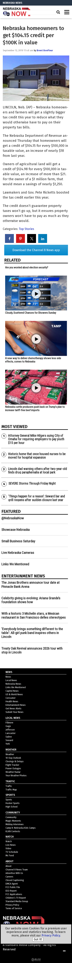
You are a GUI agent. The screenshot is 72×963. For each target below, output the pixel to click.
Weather (10, 754)
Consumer (11, 698)
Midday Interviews (15, 824)
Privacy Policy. (51, 935)
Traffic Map (11, 789)
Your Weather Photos (16, 775)
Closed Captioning (15, 880)
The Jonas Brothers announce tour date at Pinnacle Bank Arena (30, 584)
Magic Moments (13, 821)
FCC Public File (13, 887)
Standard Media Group (17, 901)
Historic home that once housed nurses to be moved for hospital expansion (37, 455)
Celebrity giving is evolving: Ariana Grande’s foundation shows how (30, 600)
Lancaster (11, 733)
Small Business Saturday (18, 541)
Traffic (9, 786)
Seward (9, 740)
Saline (9, 736)
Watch (9, 841)
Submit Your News (14, 712)
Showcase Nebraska (15, 529)
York (8, 744)
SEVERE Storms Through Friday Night (32, 483)
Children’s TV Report (16, 898)
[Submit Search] (57, 12)
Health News (12, 701)
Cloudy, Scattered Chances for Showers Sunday (30, 312)
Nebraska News (13, 684)
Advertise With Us (14, 873)
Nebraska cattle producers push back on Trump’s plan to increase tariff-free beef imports (35, 408)
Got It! (38, 939)
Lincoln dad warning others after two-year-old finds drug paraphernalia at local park (37, 470)
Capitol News (12, 691)
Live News (11, 845)
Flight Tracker (12, 765)
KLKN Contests (13, 831)
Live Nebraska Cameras (17, 552)
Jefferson (10, 729)
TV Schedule (12, 852)
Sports (9, 799)
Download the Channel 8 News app (36, 250)
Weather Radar (13, 772)
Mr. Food (10, 855)
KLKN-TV (16, 12)
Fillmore (9, 722)
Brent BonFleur (45, 50)
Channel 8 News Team (17, 869)
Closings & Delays (15, 761)
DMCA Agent (12, 883)
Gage (8, 726)
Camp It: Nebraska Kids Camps (21, 828)
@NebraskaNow (12, 518)
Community (11, 817)
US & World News (14, 694)
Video (8, 848)
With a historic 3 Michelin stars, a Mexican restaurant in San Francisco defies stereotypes (33, 615)
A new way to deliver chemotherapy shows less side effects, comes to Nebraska (33, 360)
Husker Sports (13, 803)
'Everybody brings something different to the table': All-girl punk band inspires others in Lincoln (32, 633)
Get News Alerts (13, 708)
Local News (11, 680)
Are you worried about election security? (26, 267)
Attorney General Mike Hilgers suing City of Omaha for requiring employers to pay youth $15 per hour (36, 439)
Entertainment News (16, 705)
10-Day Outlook (13, 758)
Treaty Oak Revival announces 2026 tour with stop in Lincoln (32, 650)
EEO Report (11, 891)
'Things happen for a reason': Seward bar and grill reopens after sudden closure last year (36, 498)
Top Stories (26, 229)
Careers (9, 876)
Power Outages (13, 768)
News (8, 677)
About (8, 866)
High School (12, 806)
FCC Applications (14, 894)
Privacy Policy (12, 905)
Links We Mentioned (15, 564)
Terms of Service (14, 908)
